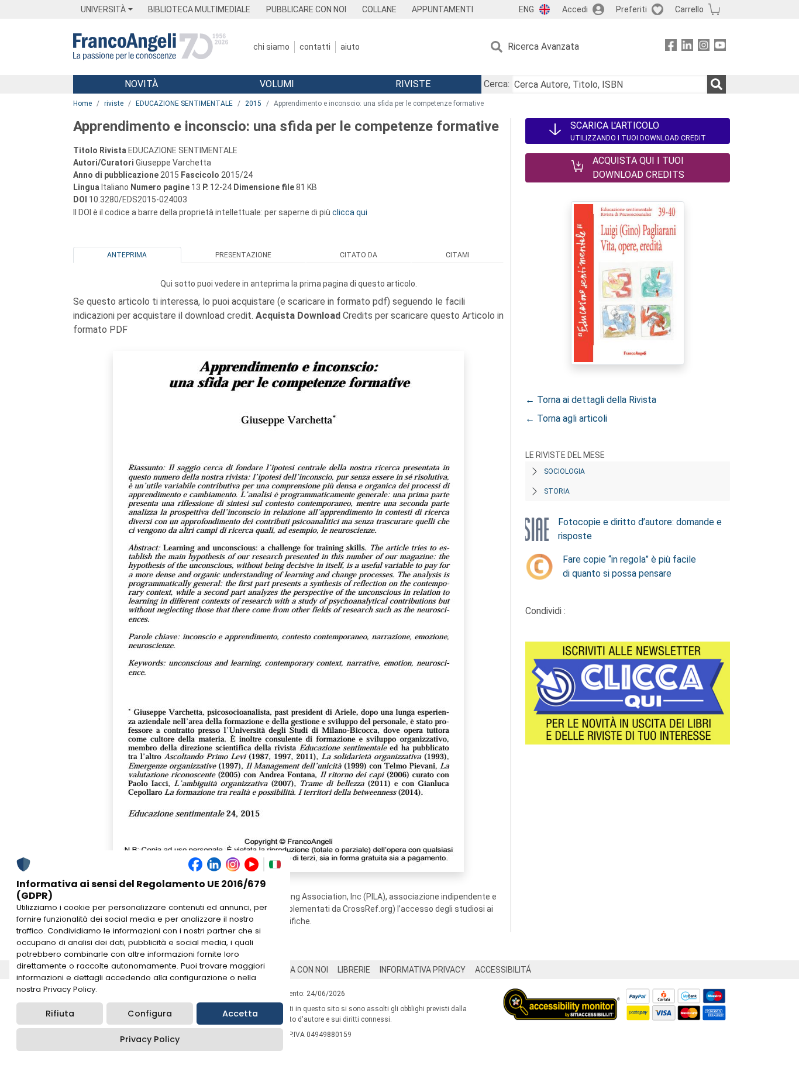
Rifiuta (60, 1013)
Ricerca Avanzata (543, 46)
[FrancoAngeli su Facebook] (671, 47)
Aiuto (350, 46)
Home (82, 103)
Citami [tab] (458, 255)
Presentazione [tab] (243, 255)
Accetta (240, 1013)
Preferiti (631, 9)
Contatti (314, 46)
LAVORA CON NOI (296, 969)
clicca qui (349, 212)
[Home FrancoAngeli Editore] (150, 46)
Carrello (689, 9)
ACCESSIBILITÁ (503, 969)
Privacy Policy (150, 1039)
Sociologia (564, 471)
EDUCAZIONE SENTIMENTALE (184, 103)
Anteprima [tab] (127, 255)
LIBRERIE (353, 969)
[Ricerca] (716, 84)
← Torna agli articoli (566, 418)
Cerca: (496, 83)
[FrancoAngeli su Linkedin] (687, 47)
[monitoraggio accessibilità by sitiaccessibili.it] (561, 995)
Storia (557, 491)
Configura (150, 1013)
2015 (253, 103)
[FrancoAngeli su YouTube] (720, 47)
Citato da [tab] (358, 255)
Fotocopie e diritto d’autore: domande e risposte (640, 529)
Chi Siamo (271, 46)
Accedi (575, 9)
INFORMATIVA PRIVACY (423, 969)
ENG (526, 9)
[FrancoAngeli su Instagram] (704, 47)
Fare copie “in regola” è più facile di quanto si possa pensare (629, 566)
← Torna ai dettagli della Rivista (590, 399)
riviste (113, 103)
